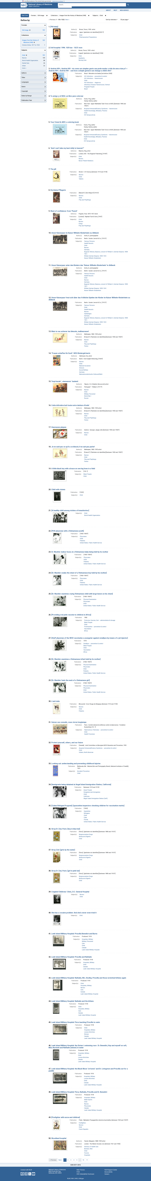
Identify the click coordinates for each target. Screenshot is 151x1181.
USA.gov (81, 1178)
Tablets (81, 179)
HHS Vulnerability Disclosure (85, 1174)
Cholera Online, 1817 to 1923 (31, 45)
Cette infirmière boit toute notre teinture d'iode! (70, 405)
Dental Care (25, 63)
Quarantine (87, 811)
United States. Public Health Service (91, 543)
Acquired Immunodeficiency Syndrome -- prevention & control (97, 748)
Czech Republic (83, 1129)
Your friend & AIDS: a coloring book (64, 122)
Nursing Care (82, 60)
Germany (86, 249)
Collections (25, 35)
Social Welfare (83, 370)
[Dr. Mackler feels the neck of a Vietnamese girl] (70, 680)
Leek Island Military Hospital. (91, 950)
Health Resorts (88, 243)
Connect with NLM (26, 1170)
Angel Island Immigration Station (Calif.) (96, 798)
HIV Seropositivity (89, 115)
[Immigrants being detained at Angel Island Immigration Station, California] (81, 784)
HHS (76, 1178)
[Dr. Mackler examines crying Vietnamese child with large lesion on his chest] (82, 594)
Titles (23, 77)
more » (24, 68)
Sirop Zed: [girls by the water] (63, 850)
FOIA (78, 1172)
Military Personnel (89, 394)
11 (87, 1160)
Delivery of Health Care (91, 1146)
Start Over (25, 15)
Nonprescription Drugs (86, 834)
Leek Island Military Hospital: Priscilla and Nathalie (71, 957)
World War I (87, 396)
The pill (53, 169)
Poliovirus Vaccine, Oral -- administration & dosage (99, 620)
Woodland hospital (58, 1138)
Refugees (87, 813)
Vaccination (87, 629)
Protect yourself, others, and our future (67, 742)
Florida (86, 819)
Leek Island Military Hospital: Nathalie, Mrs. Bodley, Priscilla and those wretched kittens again (88, 978)
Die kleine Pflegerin (58, 190)
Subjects (24, 50)
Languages (25, 82)
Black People (87, 474)
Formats (24, 25)
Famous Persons (89, 241)
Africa (86, 631)
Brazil (86, 89)
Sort (111, 19)
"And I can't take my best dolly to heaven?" (67, 148)
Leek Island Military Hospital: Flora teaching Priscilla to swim (75, 1022)
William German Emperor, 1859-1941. (95, 256)
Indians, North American (86, 752)
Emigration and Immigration (92, 792)
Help (115, 10)
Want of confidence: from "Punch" (63, 211)
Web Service (124, 10)
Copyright (24, 91)
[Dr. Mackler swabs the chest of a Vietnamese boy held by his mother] (79, 573)
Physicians (83, 536)
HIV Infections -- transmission (93, 78)
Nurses (81, 158)
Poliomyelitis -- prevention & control (95, 626)
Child (80, 35)
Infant (24, 66)
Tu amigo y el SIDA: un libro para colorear (66, 96)
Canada (84, 947)
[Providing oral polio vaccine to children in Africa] (71, 615)
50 (124, 19)
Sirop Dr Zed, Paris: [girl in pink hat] (65, 871)
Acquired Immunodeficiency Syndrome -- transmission (100, 108)
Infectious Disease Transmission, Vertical (97, 85)
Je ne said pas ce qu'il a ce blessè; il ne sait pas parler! (73, 447)
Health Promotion (89, 734)
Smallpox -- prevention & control (93, 643)
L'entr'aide (55, 701)
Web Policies (81, 1170)
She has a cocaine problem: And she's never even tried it (73, 913)
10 (83, 1160)
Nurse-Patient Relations (86, 161)
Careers (107, 1174)
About (108, 10)
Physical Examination (89, 599)
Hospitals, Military (87, 939)
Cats (83, 943)
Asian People (88, 790)
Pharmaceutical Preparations (88, 37)
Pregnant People (89, 87)
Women (86, 1034)
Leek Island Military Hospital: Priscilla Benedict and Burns (74, 934)
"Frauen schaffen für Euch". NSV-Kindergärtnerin (70, 353)
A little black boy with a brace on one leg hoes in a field (73, 468)
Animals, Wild (88, 1149)
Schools (81, 368)
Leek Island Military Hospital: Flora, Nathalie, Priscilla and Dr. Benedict (79, 1092)
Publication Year (26, 100)
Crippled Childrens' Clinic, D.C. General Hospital (70, 892)
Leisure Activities (89, 1032)
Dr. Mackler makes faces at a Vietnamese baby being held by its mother (79, 552)
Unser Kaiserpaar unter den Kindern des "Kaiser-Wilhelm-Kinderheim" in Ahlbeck (83, 265)
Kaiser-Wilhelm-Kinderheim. (92, 258)
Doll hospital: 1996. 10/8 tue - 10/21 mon (66, 48)
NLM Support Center (111, 1170)
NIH (72, 1178)
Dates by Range (26, 96)
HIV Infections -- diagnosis (92, 82)
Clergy (81, 223)
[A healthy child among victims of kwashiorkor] (70, 510)
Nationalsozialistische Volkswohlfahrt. (91, 374)
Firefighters (82, 1123)
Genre (23, 86)
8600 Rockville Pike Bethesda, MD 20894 (55, 1172)
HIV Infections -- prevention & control (95, 76)
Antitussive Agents (85, 836)
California (86, 796)
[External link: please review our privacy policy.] (22, 1174)
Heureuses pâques (58, 427)
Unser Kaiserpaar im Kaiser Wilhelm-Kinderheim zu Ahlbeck (75, 233)
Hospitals (87, 1155)
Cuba (85, 817)
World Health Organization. (92, 515)
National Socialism (85, 366)
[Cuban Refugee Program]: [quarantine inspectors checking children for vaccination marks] (87, 806)
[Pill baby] (54, 27)
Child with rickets (58, 489)
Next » (67, 19)
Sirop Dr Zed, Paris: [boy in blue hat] (65, 829)
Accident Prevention (83, 771)
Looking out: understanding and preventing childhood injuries (75, 763)
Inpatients (82, 58)
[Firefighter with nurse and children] (65, 1117)
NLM (68, 1178)
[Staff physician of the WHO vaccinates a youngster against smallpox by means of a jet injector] (89, 638)
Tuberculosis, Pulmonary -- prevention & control (98, 730)
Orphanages (87, 314)
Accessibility (108, 1172)
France (86, 346)
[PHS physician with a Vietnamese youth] (67, 531)
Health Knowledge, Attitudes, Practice (95, 111)
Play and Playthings (85, 200)
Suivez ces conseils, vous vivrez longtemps (68, 722)
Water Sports (88, 1099)
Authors (24, 73)
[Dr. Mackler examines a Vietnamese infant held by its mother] (76, 659)
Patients (82, 541)
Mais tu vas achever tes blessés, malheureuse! (70, 331)
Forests (86, 1153)
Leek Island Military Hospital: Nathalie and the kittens (72, 1001)
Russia (86, 398)
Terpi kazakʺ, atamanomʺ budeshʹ (65, 381)
